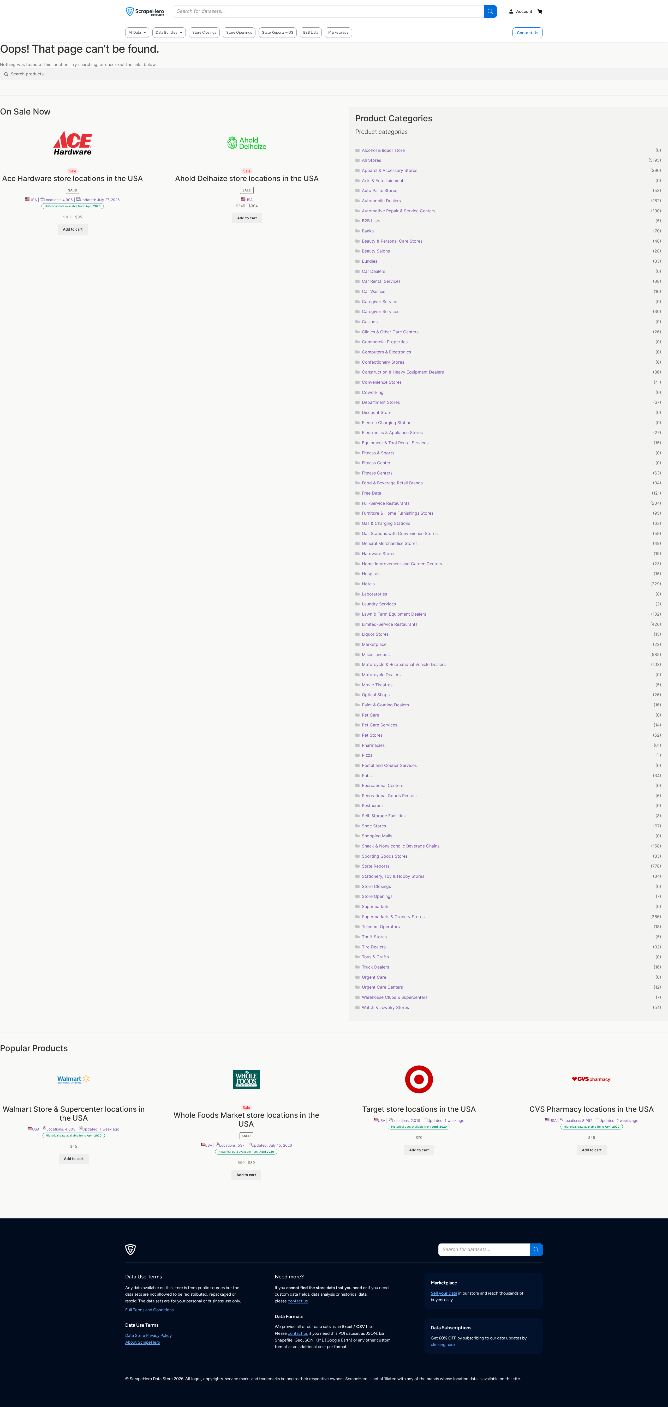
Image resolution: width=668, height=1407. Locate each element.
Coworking (373, 392)
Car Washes (373, 291)
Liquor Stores (375, 634)
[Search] (490, 11)
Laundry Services (379, 603)
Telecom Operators (381, 926)
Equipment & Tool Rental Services (395, 442)
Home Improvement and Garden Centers (402, 563)
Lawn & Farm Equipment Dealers (394, 614)
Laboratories (374, 594)
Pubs (367, 775)
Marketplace (338, 32)
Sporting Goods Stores (385, 856)
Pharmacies (373, 745)
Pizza (367, 755)
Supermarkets (375, 906)
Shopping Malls (377, 835)
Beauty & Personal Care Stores (392, 241)
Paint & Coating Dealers (385, 704)
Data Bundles (166, 32)
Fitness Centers (377, 473)
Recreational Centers (382, 785)
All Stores (371, 160)
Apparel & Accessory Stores (389, 170)
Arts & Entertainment (382, 180)
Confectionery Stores (383, 362)
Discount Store (376, 412)
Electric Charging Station (386, 422)
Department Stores (381, 402)
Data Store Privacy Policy (148, 1335)
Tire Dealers (374, 946)
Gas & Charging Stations (386, 523)
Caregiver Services (380, 311)
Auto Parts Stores (379, 190)
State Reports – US (277, 32)
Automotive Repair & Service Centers (398, 210)
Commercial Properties (385, 341)
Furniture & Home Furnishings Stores (397, 513)
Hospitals (371, 573)
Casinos (370, 321)
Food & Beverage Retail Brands (392, 482)
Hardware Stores (378, 553)
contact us (298, 1300)
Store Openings (239, 32)
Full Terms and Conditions (149, 1309)
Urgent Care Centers (382, 987)
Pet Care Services (379, 724)
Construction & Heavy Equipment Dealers (403, 372)
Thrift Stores (374, 936)
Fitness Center (376, 462)
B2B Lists (310, 32)
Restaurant (372, 805)
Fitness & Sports (378, 452)
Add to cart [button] (72, 229)
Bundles (369, 261)
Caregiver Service (379, 301)
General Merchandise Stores (390, 543)
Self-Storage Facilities (383, 815)
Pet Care (370, 715)
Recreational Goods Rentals (389, 795)
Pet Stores (372, 735)
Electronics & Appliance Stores (392, 432)
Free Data (371, 493)
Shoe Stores (374, 825)
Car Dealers (373, 271)
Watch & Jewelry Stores (385, 1007)
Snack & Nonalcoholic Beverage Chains (400, 846)
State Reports (375, 866)
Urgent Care (374, 977)
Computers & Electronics (386, 351)
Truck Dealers (375, 967)
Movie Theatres (377, 684)
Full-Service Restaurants (385, 503)
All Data (135, 32)
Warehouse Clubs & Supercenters (394, 997)
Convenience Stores (382, 382)
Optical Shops (376, 694)
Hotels (368, 583)
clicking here (443, 1344)
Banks (368, 230)
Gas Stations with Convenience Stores (400, 533)
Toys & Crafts (375, 956)
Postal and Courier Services (389, 765)
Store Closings (204, 32)
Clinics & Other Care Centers (390, 331)
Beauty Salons (376, 251)
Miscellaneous (376, 654)
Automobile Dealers (381, 200)
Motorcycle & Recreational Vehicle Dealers (404, 664)
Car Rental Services (381, 281)
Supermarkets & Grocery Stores (393, 916)
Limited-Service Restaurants (390, 624)
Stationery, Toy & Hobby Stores (393, 876)
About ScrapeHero (142, 1342)
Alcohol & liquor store (383, 150)
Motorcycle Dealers (381, 674)
